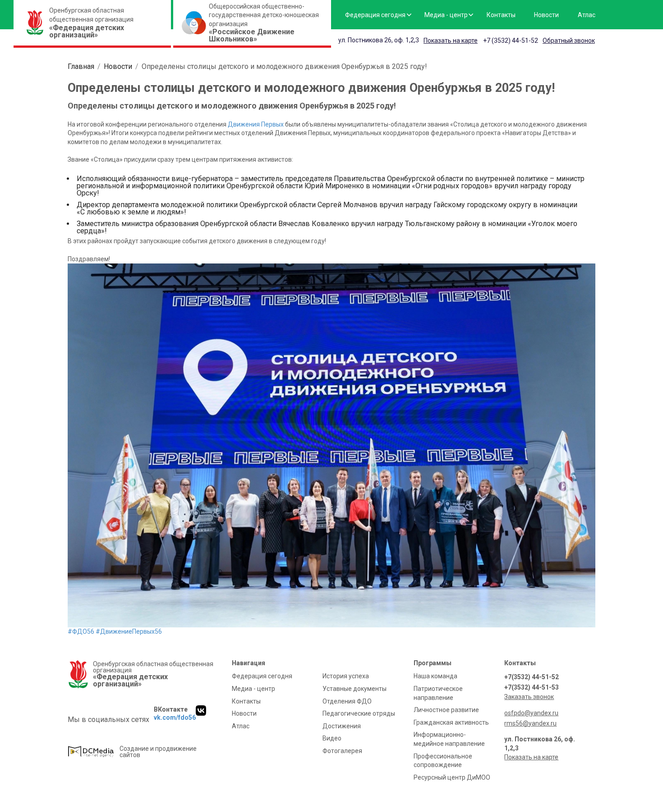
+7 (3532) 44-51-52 (510, 40)
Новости (546, 14)
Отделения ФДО (347, 701)
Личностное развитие (446, 709)
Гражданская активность (451, 722)
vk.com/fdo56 (175, 717)
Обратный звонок (569, 40)
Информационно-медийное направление (449, 739)
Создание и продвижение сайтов (158, 751)
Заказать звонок (529, 696)
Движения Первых (256, 124)
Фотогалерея (342, 750)
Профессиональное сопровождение (443, 761)
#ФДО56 (81, 631)
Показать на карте (451, 40)
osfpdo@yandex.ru (531, 713)
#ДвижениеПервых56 (129, 631)
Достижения (341, 726)
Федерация (375, 14)
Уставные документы (354, 688)
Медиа (446, 14)
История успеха (345, 676)
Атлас (586, 14)
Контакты (501, 14)
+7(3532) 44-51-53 (531, 687)
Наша (435, 676)
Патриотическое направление (438, 693)
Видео (331, 738)
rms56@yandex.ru (530, 723)
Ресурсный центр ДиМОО (452, 777)
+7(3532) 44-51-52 (531, 677)
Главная (81, 66)
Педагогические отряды (358, 713)
